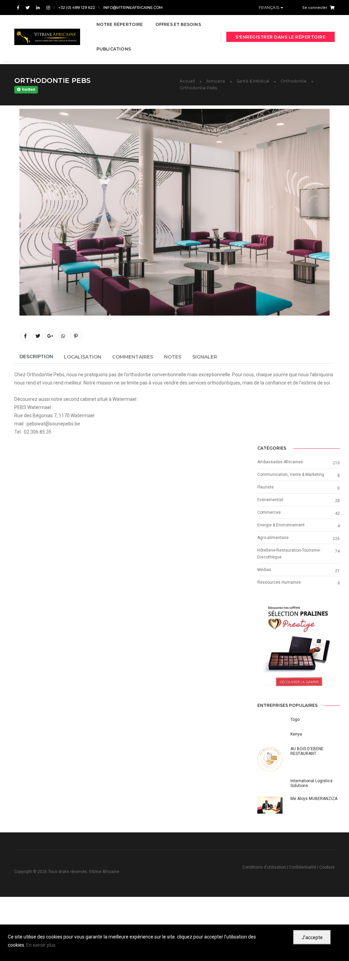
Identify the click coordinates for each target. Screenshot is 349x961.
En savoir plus (41, 945)
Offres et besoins (178, 24)
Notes (172, 357)
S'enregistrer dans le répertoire (280, 37)
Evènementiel (270, 499)
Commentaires (132, 357)
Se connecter (314, 7)
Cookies (327, 867)
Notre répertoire (119, 24)
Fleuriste (265, 487)
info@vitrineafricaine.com (133, 7)
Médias (264, 569)
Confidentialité (302, 867)
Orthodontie (293, 81)
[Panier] (331, 7)
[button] (263, 645)
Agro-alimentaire (273, 537)
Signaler (204, 357)
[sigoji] (298, 645)
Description (36, 356)
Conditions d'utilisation (264, 867)
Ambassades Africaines (280, 462)
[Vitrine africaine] (47, 37)
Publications (113, 49)
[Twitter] (27, 7)
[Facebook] (18, 7)
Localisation (82, 357)
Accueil (187, 81)
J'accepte (312, 937)
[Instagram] (47, 7)
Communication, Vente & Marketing (290, 474)
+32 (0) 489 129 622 (76, 7)
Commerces (269, 512)
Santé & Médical (253, 81)
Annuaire (215, 81)
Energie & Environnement (281, 525)
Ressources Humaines (279, 582)
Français (270, 7)
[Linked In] (38, 7)
